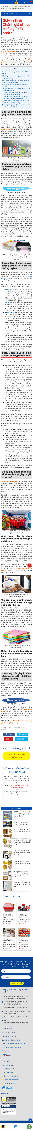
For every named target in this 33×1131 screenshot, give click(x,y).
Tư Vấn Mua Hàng (7, 1072)
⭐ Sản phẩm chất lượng (10, 1076)
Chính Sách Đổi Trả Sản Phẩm (11, 1040)
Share (10, 734)
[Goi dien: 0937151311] (29, 1126)
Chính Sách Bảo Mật (8, 1033)
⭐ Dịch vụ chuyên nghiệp (10, 1079)
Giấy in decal (9, 312)
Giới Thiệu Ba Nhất (8, 1065)
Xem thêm (6, 923)
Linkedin (22, 739)
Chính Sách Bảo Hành (9, 1036)
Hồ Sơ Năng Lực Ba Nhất (10, 1069)
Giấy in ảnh (8, 302)
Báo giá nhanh (6, 1051)
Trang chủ (4, 6)
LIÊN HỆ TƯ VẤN (17, 983)
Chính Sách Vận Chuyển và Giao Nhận (14, 1043)
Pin (9, 739)
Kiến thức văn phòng (15, 6)
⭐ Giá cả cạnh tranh (8, 1083)
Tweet (23, 734)
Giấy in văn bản (10, 290)
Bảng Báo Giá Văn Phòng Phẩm (12, 1047)
